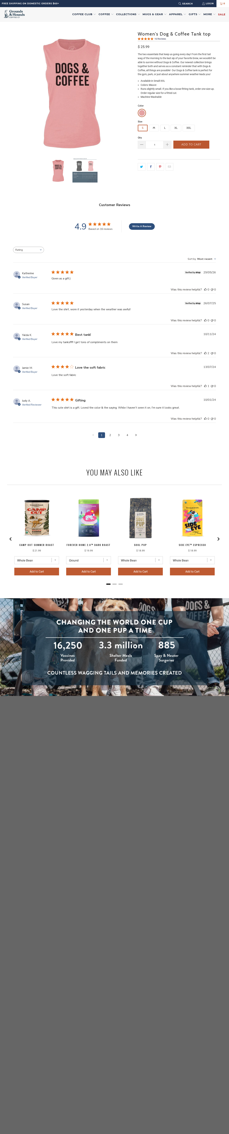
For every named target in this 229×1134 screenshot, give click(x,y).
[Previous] (11, 89)
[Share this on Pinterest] (160, 167)
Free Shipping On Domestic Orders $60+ (30, 3)
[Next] (131, 89)
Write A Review (141, 226)
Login (210, 3)
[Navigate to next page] (136, 435)
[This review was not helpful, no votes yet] (212, 290)
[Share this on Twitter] (141, 167)
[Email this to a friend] (169, 167)
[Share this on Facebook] (151, 167)
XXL (188, 128)
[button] (84, 14)
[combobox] (190, 4)
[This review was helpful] (205, 353)
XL (175, 128)
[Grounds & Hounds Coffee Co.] (14, 14)
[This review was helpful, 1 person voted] (205, 386)
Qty (140, 137)
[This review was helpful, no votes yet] (205, 290)
